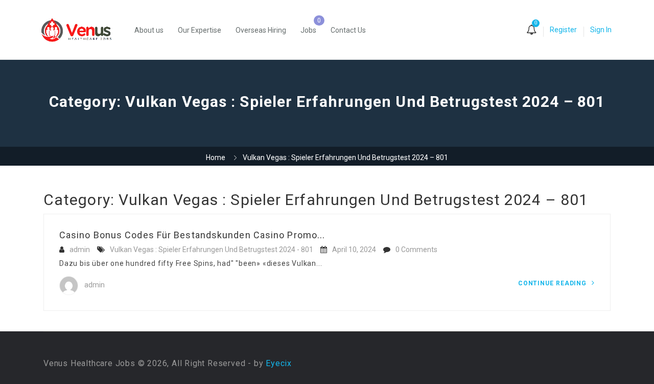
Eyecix (279, 363)
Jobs (308, 30)
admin (79, 249)
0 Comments (416, 249)
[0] (531, 31)
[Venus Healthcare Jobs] (82, 30)
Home (215, 157)
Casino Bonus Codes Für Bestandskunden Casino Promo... (192, 235)
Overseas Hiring (261, 30)
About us (149, 30)
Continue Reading (553, 283)
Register (563, 30)
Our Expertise (199, 30)
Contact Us (348, 30)
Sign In (601, 30)
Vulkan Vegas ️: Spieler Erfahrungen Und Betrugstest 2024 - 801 (211, 249)
